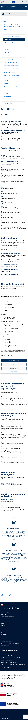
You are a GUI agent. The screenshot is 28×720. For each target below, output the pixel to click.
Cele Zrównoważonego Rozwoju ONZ (12, 65)
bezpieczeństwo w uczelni (6, 638)
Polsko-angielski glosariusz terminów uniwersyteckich (12, 76)
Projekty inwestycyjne (8, 103)
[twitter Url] (7, 608)
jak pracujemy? (4, 627)
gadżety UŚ (3, 647)
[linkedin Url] (18, 608)
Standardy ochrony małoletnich (11, 62)
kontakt (19, 1)
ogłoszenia (3, 623)
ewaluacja (6, 83)
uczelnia (4, 21)
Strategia (7, 49)
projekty (6, 93)
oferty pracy (3, 625)
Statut (6, 46)
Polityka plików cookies (14, 371)
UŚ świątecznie (7, 90)
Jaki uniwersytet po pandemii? (10, 86)
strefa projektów (9, 1)
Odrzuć (14, 364)
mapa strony (3, 614)
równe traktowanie (8, 55)
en (26, 2)
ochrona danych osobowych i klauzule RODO (10, 643)
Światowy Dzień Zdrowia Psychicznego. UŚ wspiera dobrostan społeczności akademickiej (14, 25)
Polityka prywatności (4, 710)
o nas (5, 29)
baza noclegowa (4, 630)
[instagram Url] (4, 608)
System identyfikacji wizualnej (10, 100)
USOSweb (3, 618)
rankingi (6, 80)
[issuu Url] (12, 608)
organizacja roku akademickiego (7, 616)
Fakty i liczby (8, 39)
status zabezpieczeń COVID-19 (11, 72)
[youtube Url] (9, 608)
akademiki (3, 632)
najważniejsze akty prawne (10, 59)
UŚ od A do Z (3, 621)
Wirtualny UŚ (3, 634)
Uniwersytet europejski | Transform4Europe (13, 69)
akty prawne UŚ (4, 636)
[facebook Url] (2, 608)
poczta (16, 1)
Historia (7, 52)
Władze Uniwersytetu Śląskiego (12, 36)
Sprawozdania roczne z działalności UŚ (13, 33)
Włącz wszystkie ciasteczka (14, 360)
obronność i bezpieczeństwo (6, 641)
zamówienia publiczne (5, 645)
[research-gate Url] (15, 608)
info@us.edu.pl (8, 660)
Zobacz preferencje (14, 368)
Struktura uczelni (7, 96)
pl (23, 2)
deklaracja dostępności (5, 612)
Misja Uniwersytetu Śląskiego (11, 42)
